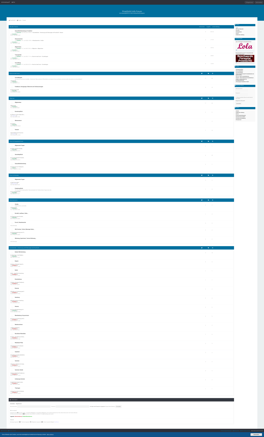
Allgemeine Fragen (19, 145)
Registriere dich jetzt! (240, 100)
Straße (42, 40)
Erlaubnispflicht (19, 188)
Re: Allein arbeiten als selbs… (17, 148)
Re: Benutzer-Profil (15, 89)
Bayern (16, 261)
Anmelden (12, 403)
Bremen (17, 288)
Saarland (17, 351)
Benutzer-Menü (240, 85)
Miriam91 (14, 183)
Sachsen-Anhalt (19, 370)
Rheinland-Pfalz (19, 342)
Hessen (61, 32)
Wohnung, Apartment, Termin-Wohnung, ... (26, 238)
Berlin (16, 270)
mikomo (14, 115)
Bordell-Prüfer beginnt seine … (17, 382)
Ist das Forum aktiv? (15, 182)
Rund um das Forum (36, 56)
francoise (19, 32)
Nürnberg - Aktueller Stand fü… (17, 264)
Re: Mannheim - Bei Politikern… (17, 255)
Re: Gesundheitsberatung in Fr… (17, 309)
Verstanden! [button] (256, 434)
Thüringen (17, 388)
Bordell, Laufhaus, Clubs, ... (22, 213)
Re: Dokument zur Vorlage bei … (17, 166)
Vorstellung (18, 62)
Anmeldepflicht (19, 154)
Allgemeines (18, 47)
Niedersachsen (19, 324)
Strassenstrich (18, 39)
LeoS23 (14, 133)
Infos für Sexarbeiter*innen (16, 141)
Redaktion (14, 265)
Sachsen (17, 360)
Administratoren (18, 416)
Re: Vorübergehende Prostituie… (17, 157)
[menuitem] (13, 2)
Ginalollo (14, 34)
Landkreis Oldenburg (15, 327)
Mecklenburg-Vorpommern (22, 315)
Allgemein (34, 48)
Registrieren (19, 403)
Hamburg (17, 297)
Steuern (17, 129)
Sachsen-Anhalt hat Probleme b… (18, 373)
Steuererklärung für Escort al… (17, 132)
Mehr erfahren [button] (50, 434)
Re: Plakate (13, 123)
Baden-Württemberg (20, 252)
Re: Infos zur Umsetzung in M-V (17, 318)
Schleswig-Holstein (20, 379)
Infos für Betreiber (14, 175)
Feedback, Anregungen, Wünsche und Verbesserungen (29, 86)
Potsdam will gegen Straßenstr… (18, 282)
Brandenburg (18, 279)
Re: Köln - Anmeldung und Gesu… (18, 336)
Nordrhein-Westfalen (20, 333)
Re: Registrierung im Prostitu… (17, 216)
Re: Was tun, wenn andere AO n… (18, 114)
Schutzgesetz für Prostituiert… (17, 345)
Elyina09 (14, 90)
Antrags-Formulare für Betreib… (17, 391)
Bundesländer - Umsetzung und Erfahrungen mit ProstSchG (46, 32)
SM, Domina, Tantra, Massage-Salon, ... (25, 229)
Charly (13, 167)
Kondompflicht (19, 111)
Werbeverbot (18, 120)
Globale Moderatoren (27, 416)
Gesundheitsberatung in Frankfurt (23, 31)
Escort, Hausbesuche (20, 222)
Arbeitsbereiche (36, 40)
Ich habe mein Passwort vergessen (97, 406)
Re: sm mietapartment (15, 191)
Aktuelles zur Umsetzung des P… (18, 291)
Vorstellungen (45, 56)
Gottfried (57, 422)
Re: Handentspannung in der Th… (18, 232)
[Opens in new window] (245, 47)
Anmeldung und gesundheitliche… (18, 355)
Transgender (18, 55)
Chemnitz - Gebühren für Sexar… (18, 364)
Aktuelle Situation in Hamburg (17, 300)
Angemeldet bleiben (110, 406)
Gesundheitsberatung (20, 163)
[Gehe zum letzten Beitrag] (17, 34)
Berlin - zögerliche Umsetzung (17, 273)
